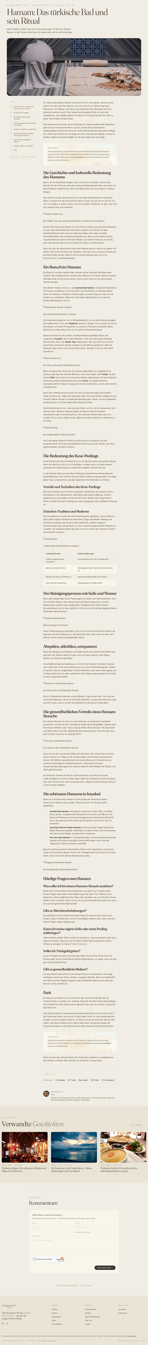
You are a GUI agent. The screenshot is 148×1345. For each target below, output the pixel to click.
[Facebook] (7, 1323)
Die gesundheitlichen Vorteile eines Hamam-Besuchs (21, 134)
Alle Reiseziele (57, 1324)
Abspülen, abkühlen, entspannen (23, 129)
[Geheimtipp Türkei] (24, 1306)
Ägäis (54, 1320)
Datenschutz (122, 1313)
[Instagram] (3, 1323)
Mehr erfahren (131, 1336)
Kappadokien (56, 1317)
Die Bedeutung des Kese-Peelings (20, 118)
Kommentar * (37, 1236)
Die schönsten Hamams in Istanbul (20, 140)
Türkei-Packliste (79, 944)
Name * (35, 1223)
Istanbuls (66, 288)
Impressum (122, 1309)
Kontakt (87, 1324)
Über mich (88, 1320)
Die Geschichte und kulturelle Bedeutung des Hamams (22, 107)
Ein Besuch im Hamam (19, 113)
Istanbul (66, 300)
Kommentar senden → (105, 1268)
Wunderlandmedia (48, 1340)
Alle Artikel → (137, 1125)
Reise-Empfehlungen (92, 1317)
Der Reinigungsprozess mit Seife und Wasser (23, 124)
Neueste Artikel (90, 1309)
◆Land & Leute (13, 5)
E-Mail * (78, 1223)
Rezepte (88, 1313)
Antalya (54, 1313)
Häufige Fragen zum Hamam (21, 146)
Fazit (13, 150)
